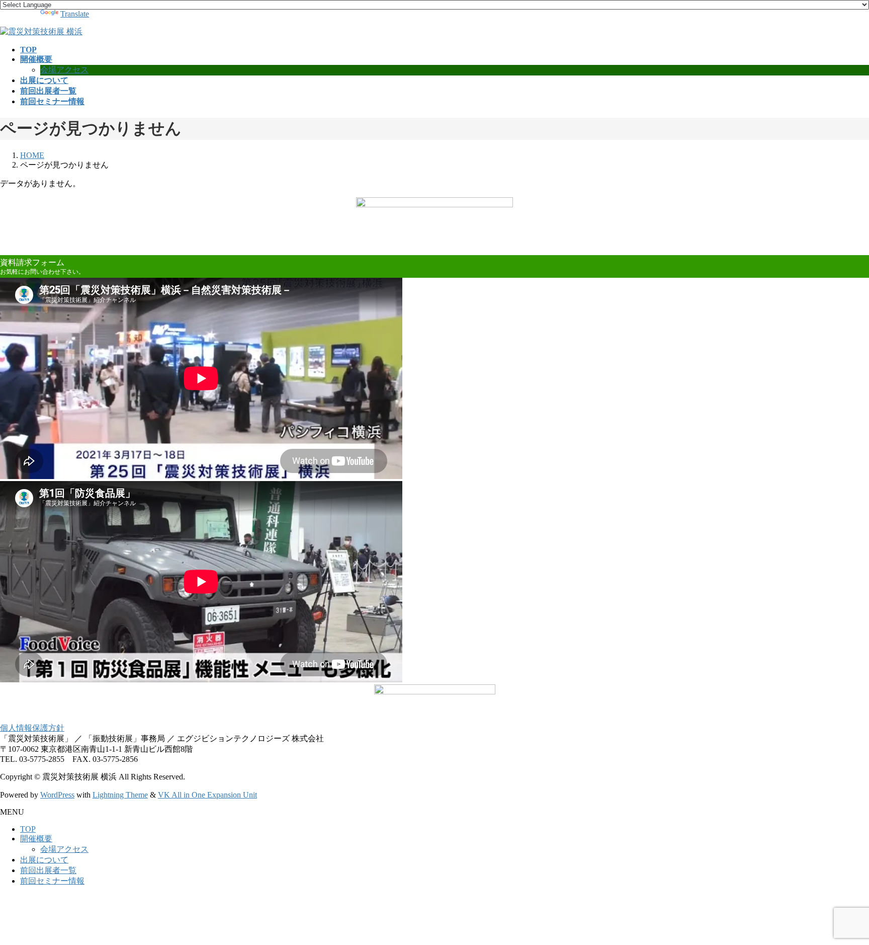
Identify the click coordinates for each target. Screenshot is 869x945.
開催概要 (36, 838)
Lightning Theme (120, 795)
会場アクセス (64, 69)
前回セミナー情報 (52, 881)
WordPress (57, 795)
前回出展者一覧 (48, 870)
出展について (44, 859)
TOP (28, 829)
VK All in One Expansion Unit (207, 795)
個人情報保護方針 (32, 728)
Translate (74, 14)
